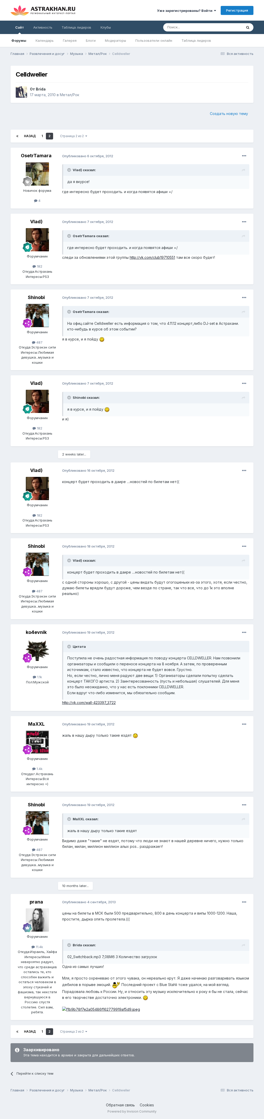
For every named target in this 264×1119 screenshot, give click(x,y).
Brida (41, 89)
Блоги (91, 40)
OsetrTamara (36, 155)
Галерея (70, 40)
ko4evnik (36, 632)
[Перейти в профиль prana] (37, 920)
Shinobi (36, 297)
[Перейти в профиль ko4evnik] (37, 650)
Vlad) (36, 221)
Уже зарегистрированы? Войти (185, 11)
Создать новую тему (229, 113)
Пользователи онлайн (153, 40)
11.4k (39, 947)
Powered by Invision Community (132, 1111)
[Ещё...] (244, 156)
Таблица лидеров (196, 40)
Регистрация (237, 10)
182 (39, 266)
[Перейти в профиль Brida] (21, 92)
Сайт (19, 27)
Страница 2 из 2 (72, 136)
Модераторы (115, 40)
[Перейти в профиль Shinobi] (37, 315)
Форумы (18, 40)
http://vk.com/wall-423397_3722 (89, 702)
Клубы (106, 27)
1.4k (39, 769)
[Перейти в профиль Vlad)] (37, 239)
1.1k (39, 677)
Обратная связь (120, 1105)
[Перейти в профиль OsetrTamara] (37, 174)
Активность (42, 27)
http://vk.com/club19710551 (152, 257)
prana (36, 902)
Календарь (45, 40)
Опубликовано (87, 156)
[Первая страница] (17, 136)
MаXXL (36, 724)
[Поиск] (247, 27)
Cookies (147, 1105)
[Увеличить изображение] (101, 339)
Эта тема (228, 27)
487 (39, 342)
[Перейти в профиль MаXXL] (37, 742)
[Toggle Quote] (69, 170)
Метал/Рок (69, 95)
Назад (30, 136)
